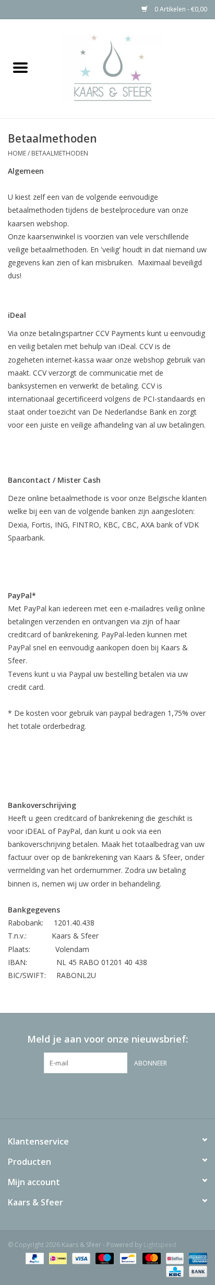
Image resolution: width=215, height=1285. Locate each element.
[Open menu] (20, 67)
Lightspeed (160, 1244)
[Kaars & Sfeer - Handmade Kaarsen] (127, 68)
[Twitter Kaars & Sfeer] (107, 1094)
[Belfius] (173, 1257)
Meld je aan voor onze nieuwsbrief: (107, 1039)
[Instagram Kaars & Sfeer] (126, 1094)
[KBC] (173, 1270)
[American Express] (196, 1257)
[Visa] (80, 1257)
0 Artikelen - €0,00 (180, 9)
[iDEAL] (56, 1257)
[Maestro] (103, 1257)
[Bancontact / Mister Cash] (126, 1257)
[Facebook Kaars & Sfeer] (88, 1094)
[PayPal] (33, 1257)
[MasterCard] (150, 1257)
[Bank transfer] (196, 1270)
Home (17, 153)
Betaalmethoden (59, 153)
